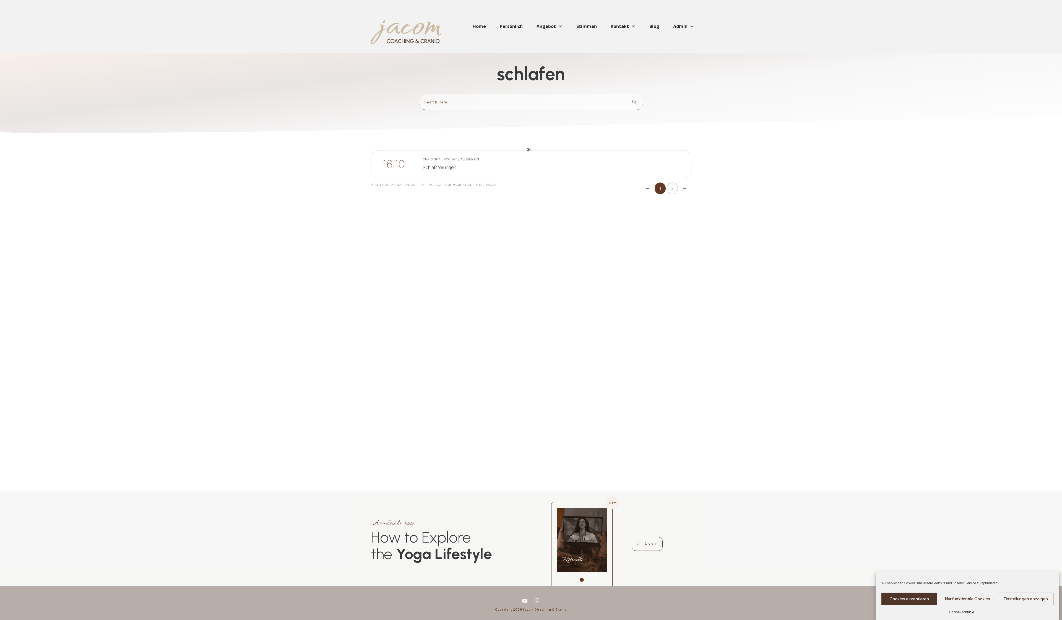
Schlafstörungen (450, 164)
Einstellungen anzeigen (1026, 598)
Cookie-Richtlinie (961, 612)
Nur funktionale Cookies (967, 598)
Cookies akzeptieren (909, 598)
